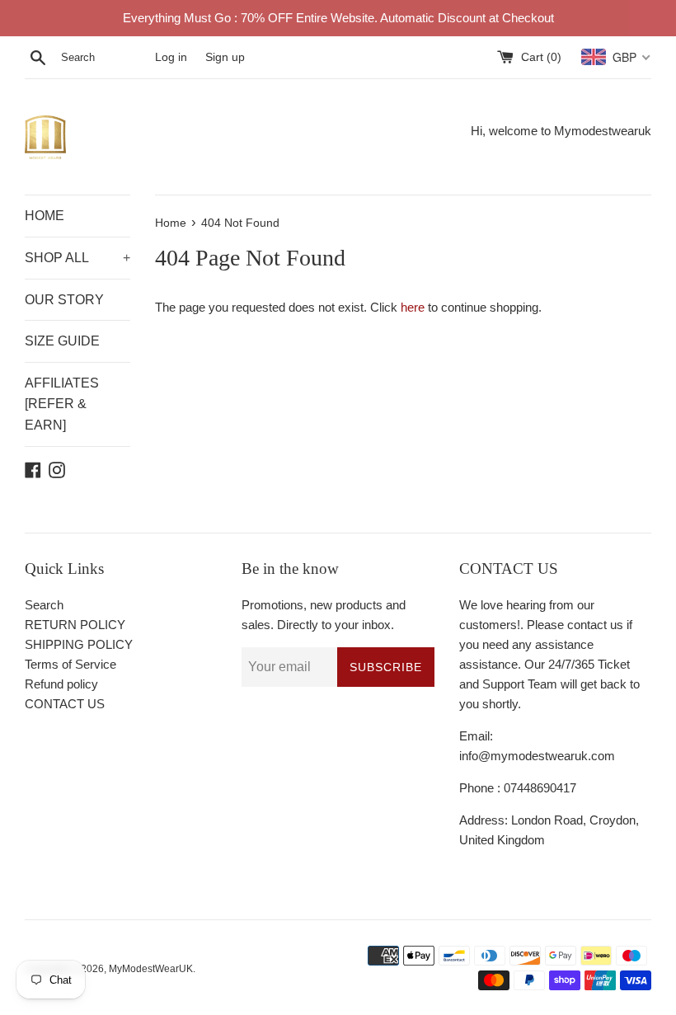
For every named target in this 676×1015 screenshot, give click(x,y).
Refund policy (61, 684)
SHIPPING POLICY (79, 644)
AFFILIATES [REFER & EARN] (62, 404)
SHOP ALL (77, 258)
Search (44, 605)
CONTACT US (65, 704)
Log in (171, 57)
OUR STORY (64, 300)
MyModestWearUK (151, 969)
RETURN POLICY (75, 625)
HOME (44, 216)
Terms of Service (70, 664)
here (413, 307)
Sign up (225, 57)
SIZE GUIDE (62, 341)
